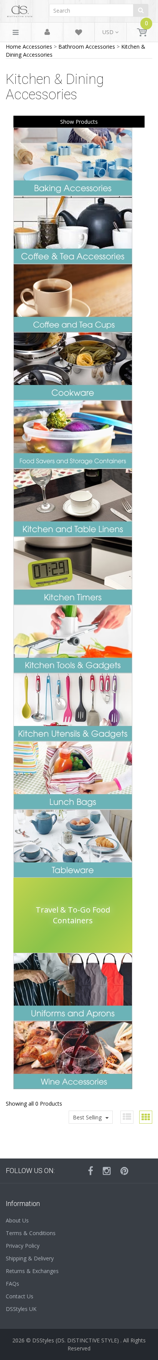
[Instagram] (107, 1170)
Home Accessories (29, 46)
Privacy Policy (23, 1245)
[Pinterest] (124, 1170)
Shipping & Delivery (30, 1258)
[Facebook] (90, 1170)
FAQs (12, 1283)
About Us (17, 1220)
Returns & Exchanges (32, 1271)
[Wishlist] (78, 33)
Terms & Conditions (31, 1233)
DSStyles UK (21, 1308)
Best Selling (87, 1117)
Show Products (79, 121)
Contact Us (19, 1296)
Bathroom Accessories (86, 46)
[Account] (47, 32)
